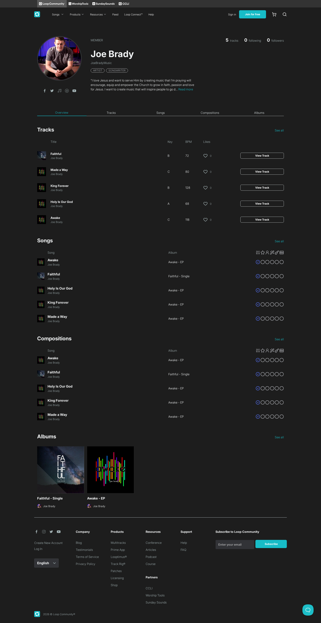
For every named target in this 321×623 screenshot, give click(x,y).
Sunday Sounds (156, 602)
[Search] (284, 14)
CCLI (149, 588)
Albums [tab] (259, 113)
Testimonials (84, 550)
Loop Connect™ (133, 14)
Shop (114, 585)
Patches (116, 571)
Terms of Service (87, 557)
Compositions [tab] (210, 113)
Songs (55, 14)
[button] (44, 90)
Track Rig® (118, 564)
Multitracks (118, 543)
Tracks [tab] (111, 113)
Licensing (117, 578)
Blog (79, 543)
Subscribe (271, 543)
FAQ (183, 550)
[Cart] (274, 14)
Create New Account (48, 543)
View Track (262, 155)
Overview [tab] (61, 112)
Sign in (232, 14)
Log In (38, 549)
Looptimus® (119, 557)
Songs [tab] (160, 113)
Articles (151, 550)
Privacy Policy (85, 564)
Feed (115, 14)
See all (279, 130)
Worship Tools (155, 595)
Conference (154, 543)
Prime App (118, 550)
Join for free (252, 14)
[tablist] (160, 112)
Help (151, 14)
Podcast (151, 557)
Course (150, 564)
